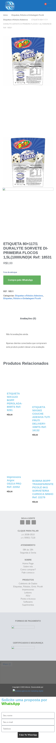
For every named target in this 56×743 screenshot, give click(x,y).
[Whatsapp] (34, 522)
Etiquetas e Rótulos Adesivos (15, 20)
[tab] (28, 318)
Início (5, 15)
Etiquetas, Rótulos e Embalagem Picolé (27, 15)
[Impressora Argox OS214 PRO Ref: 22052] (14, 459)
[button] (35, 5)
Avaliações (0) (28, 318)
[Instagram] (28, 522)
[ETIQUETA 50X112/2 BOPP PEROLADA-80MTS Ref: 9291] (14, 380)
